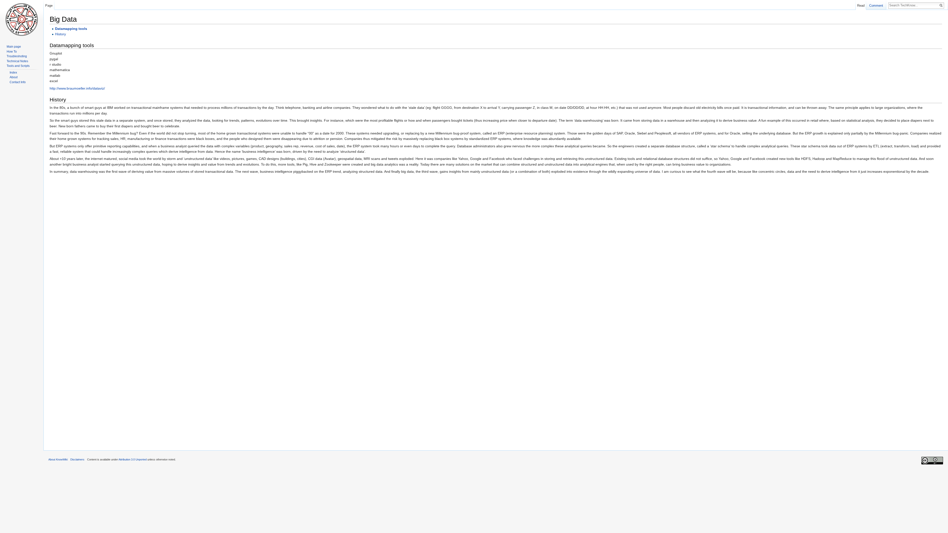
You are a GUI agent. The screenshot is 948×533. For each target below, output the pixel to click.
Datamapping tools (71, 29)
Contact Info (18, 82)
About (14, 77)
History (60, 34)
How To (12, 51)
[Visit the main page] (21, 19)
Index (13, 72)
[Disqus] (496, 254)
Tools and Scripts (18, 66)
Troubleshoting (17, 56)
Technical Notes (17, 61)
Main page (14, 46)
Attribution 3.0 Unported (132, 459)
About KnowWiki (58, 459)
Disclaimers (77, 459)
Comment (876, 5)
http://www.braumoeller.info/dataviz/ (77, 88)
